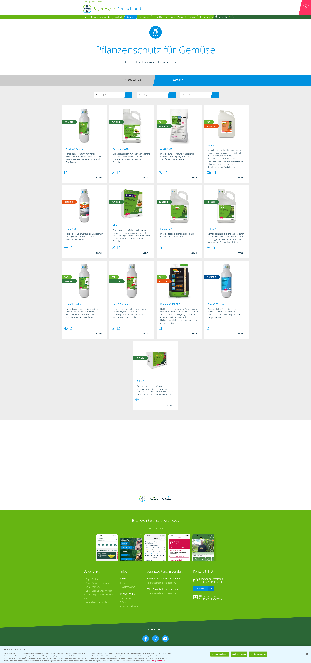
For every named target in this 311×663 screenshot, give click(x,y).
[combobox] (113, 95)
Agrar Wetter (177, 17)
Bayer (86, 2)
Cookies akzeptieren (258, 654)
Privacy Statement (158, 660)
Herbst (178, 80)
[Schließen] (307, 654)
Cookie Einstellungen (220, 654)
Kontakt (100, 2)
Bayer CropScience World (98, 583)
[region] (155, 654)
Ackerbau (127, 598)
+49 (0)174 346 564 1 (211, 582)
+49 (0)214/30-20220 (211, 599)
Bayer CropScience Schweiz (99, 594)
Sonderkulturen (130, 605)
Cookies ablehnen (239, 654)
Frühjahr (134, 80)
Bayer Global (92, 579)
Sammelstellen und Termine (162, 582)
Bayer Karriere (93, 586)
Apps (124, 583)
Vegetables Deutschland (98, 602)
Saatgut (126, 602)
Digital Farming (206, 17)
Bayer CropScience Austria (99, 590)
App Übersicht (156, 528)
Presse (93, 2)
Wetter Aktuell (129, 586)
